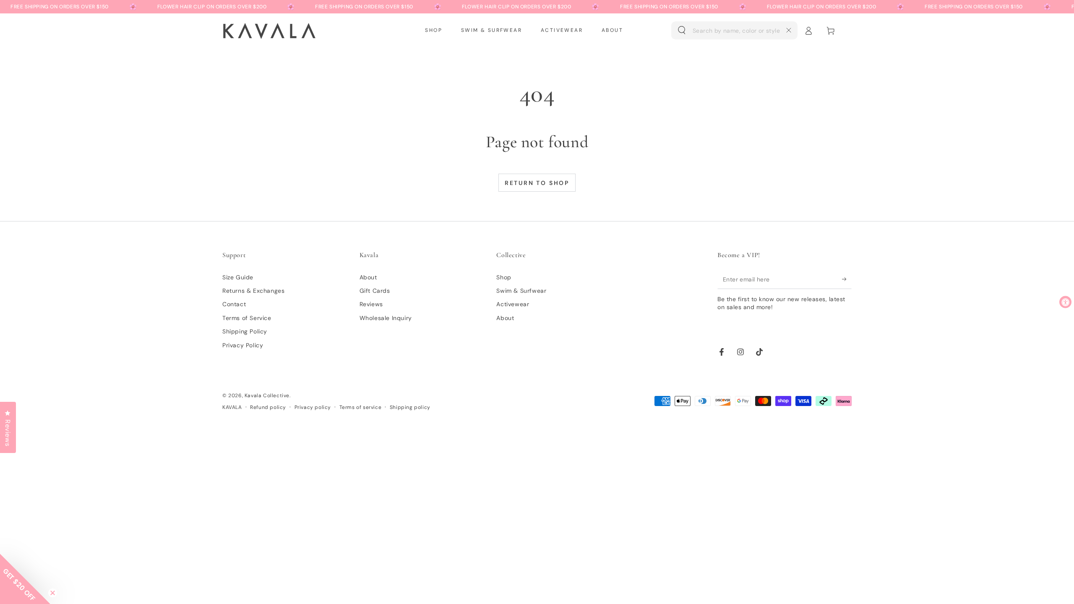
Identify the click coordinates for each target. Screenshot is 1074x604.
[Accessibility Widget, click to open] (1065, 302)
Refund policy (268, 407)
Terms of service (360, 407)
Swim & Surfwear (521, 290)
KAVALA (232, 407)
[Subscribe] (847, 279)
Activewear (512, 304)
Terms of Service (246, 318)
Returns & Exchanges (253, 290)
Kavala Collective (267, 395)
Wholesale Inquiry (386, 318)
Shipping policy (410, 407)
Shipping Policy (244, 331)
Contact (234, 304)
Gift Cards (375, 290)
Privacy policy (313, 407)
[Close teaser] (52, 592)
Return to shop (537, 183)
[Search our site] (682, 30)
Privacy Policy (242, 345)
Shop (503, 277)
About (368, 277)
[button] (734, 30)
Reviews (371, 304)
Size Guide (237, 277)
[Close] (788, 30)
